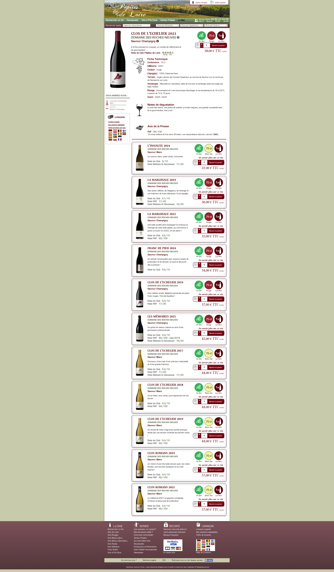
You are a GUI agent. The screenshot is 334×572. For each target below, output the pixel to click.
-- (201, 46)
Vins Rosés (112, 544)
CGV (164, 560)
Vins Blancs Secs (115, 538)
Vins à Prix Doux (149, 20)
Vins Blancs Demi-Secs (117, 541)
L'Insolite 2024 (159, 145)
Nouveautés (132, 20)
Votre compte (201, 2)
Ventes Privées (167, 20)
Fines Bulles (113, 549)
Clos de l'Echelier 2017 (165, 350)
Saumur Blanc (155, 152)
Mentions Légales (149, 560)
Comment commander (143, 535)
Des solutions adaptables (116, 125)
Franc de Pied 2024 (162, 248)
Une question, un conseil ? (145, 529)
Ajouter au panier (218, 45)
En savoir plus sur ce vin (211, 157)
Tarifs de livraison (203, 535)
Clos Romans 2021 (161, 487)
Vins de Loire (113, 532)
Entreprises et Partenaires (145, 547)
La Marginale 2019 (162, 179)
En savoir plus (169, 552)
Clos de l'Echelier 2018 (165, 384)
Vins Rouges (113, 535)
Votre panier (220, 2)
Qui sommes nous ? (129, 560)
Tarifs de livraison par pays (117, 128)
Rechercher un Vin (115, 20)
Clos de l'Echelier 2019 (165, 282)
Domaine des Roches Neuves (154, 37)
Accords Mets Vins (142, 541)
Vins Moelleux (113, 547)
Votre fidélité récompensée (145, 549)
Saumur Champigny (143, 41)
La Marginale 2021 (162, 214)
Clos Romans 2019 (161, 453)
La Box (181, 20)
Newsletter (138, 552)
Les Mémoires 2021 (162, 316)
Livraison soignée (113, 122)
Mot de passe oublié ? (143, 532)
